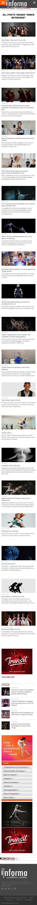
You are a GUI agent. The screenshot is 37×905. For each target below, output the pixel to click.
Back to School (10, 775)
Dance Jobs (8, 797)
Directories (28, 900)
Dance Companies (11, 794)
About (31, 897)
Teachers (7, 786)
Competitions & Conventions (16, 767)
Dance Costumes (11, 782)
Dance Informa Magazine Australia (15, 897)
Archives (19, 900)
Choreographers (10, 790)
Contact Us (10, 900)
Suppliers (7, 778)
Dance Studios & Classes (14, 771)
